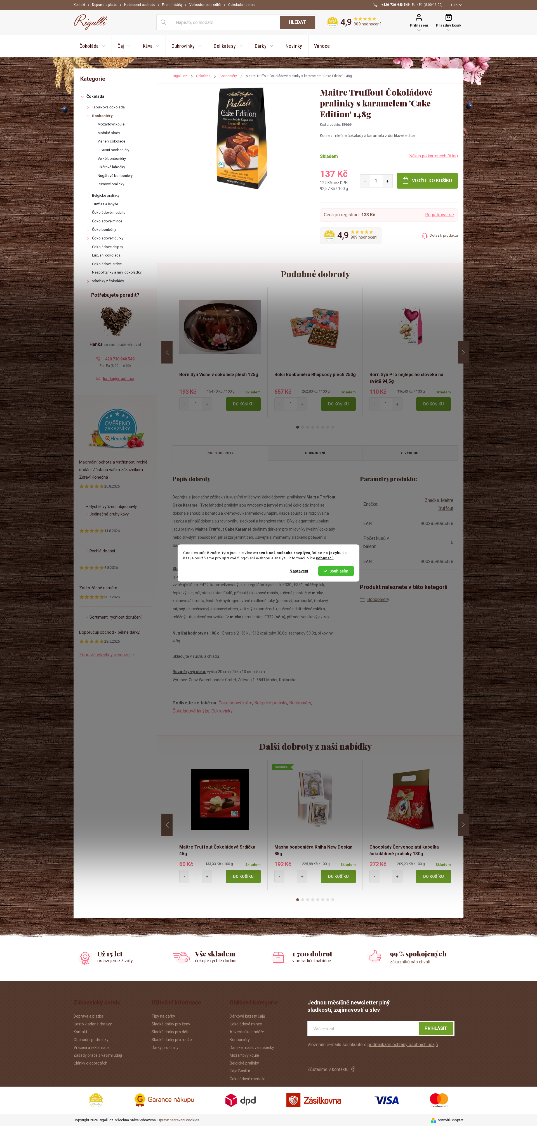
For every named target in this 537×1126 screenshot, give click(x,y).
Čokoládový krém (235, 702)
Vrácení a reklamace (92, 1047)
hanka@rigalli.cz (118, 378)
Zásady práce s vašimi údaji (98, 1055)
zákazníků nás (410, 962)
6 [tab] (322, 427)
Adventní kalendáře (247, 1032)
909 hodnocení (367, 24)
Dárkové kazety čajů (247, 1016)
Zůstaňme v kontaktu (327, 1069)
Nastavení (298, 570)
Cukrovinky (222, 711)
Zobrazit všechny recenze (104, 654)
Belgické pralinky (105, 195)
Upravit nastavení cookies (178, 1120)
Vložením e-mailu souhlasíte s (372, 1044)
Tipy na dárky (163, 1016)
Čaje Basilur (240, 1071)
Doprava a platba (104, 5)
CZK (454, 5)
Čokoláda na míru (241, 5)
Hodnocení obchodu (139, 5)
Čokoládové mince (107, 221)
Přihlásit (436, 1028)
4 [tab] (312, 427)
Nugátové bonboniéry (115, 176)
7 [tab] (327, 427)
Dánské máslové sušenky (252, 1047)
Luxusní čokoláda (106, 255)
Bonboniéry (102, 116)
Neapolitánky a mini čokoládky (117, 272)
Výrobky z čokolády (108, 281)
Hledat (297, 22)
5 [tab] (317, 427)
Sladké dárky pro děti (170, 1032)
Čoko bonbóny (104, 229)
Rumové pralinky (111, 184)
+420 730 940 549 (119, 359)
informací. (325, 558)
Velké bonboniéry (112, 158)
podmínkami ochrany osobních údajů (403, 1044)
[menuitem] (93, 46)
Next (463, 352)
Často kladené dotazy (93, 1024)
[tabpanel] (220, 352)
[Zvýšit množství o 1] (387, 181)
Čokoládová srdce (107, 264)
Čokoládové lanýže (191, 711)
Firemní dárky (172, 5)
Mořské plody (109, 133)
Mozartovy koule (111, 124)
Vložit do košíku (432, 180)
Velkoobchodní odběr (205, 5)
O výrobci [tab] (410, 453)
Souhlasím (338, 571)
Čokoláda (95, 96)
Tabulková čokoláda (108, 107)
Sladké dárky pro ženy (171, 1024)
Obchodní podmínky (91, 1039)
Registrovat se (439, 214)
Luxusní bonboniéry (113, 150)
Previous (167, 352)
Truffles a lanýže (105, 204)
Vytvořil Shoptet (450, 1120)
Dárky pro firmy (165, 1047)
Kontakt (79, 5)
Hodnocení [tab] (315, 453)
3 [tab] (307, 427)
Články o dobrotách (90, 1063)
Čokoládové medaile (108, 212)
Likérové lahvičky (111, 167)
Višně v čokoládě (111, 141)
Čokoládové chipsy (107, 247)
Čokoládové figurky (107, 238)
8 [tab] (332, 427)
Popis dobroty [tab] (220, 453)
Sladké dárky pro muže (172, 1039)
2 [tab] (302, 427)
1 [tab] (297, 427)
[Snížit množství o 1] (365, 181)
